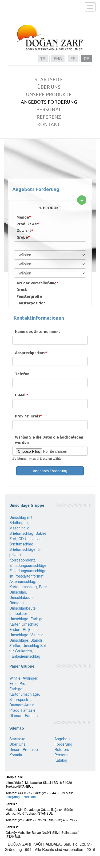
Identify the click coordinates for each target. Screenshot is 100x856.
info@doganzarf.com (21, 796)
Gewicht (25, 230)
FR (72, 58)
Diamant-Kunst (21, 704)
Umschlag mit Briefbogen (20, 519)
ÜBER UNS (49, 87)
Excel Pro (17, 683)
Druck (22, 290)
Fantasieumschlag (24, 656)
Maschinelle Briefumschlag (21, 530)
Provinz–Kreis (28, 416)
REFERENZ (49, 116)
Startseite (17, 738)
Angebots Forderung (63, 741)
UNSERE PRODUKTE (49, 94)
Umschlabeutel (21, 597)
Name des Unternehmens (37, 332)
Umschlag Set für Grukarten (27, 648)
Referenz (62, 749)
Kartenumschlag (23, 586)
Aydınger (30, 678)
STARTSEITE (49, 79)
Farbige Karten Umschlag (26, 621)
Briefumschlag (21, 544)
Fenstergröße (29, 296)
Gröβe (23, 237)
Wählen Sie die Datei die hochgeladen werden (49, 440)
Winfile (15, 678)
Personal (61, 754)
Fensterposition (31, 303)
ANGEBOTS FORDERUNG (49, 101)
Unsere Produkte (23, 749)
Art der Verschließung (37, 283)
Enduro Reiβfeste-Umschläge (24, 632)
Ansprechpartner (31, 353)
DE (86, 58)
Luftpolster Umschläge (18, 616)
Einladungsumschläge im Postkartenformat (27, 573)
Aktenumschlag (22, 581)
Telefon (22, 374)
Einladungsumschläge (27, 565)
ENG (58, 58)
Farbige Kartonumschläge (24, 691)
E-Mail (21, 395)
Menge (24, 217)
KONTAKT (48, 124)
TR (42, 58)
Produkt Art (28, 224)
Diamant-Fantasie (24, 715)
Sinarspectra (20, 699)
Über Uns (17, 744)
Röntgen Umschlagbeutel (23, 605)
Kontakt (15, 754)
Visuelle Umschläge (26, 637)
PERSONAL (48, 109)
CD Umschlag (30, 538)
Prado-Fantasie (22, 710)
